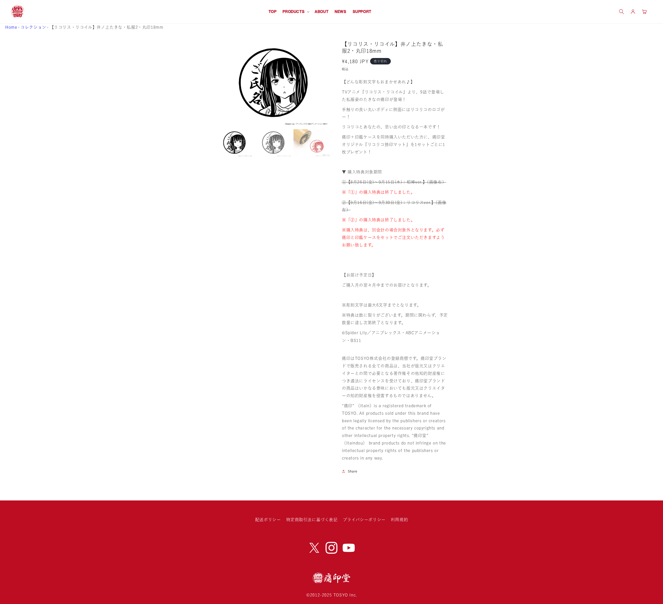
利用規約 (399, 520)
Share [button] (352, 471)
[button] (295, 11)
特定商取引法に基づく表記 (312, 520)
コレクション (33, 27)
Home (11, 27)
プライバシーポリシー (364, 520)
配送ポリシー (268, 520)
